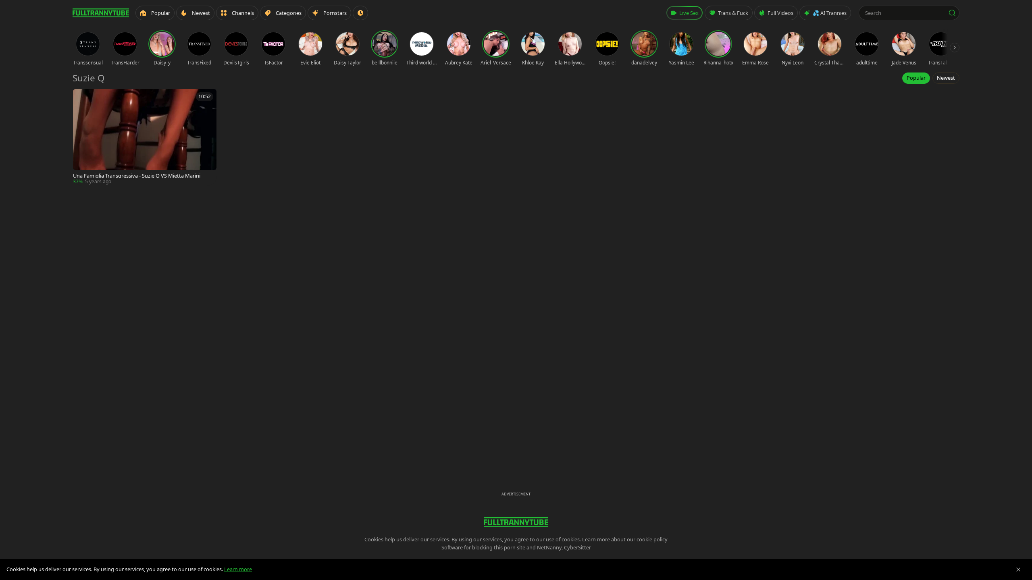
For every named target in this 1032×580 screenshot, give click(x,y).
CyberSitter (577, 547)
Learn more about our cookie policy (625, 539)
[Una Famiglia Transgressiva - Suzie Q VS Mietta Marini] (144, 137)
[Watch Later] (360, 13)
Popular (916, 77)
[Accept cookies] (1018, 569)
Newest (946, 77)
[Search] (952, 13)
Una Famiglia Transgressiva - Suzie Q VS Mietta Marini (136, 175)
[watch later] (81, 98)
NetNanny (549, 547)
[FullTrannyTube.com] (101, 12)
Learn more (238, 569)
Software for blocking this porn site (483, 547)
